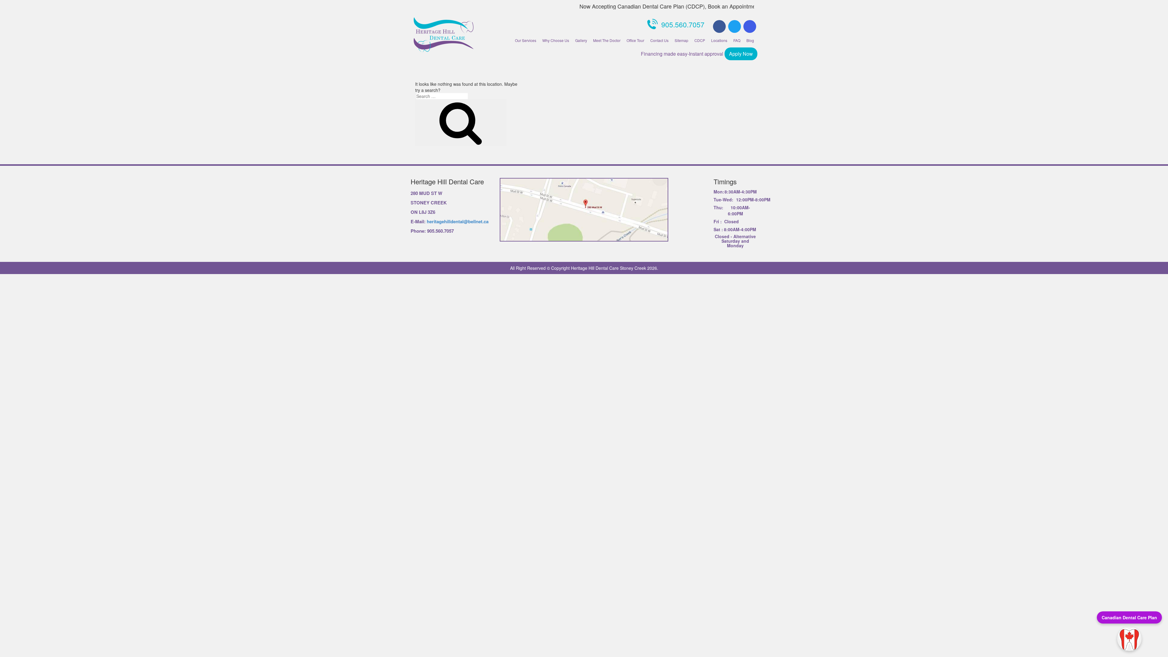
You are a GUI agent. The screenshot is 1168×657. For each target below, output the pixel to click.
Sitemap (681, 40)
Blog (750, 40)
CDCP (699, 40)
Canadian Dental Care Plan (1129, 617)
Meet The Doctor (606, 40)
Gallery (581, 40)
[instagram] (749, 26)
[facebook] (719, 26)
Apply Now (741, 53)
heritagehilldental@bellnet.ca (457, 221)
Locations (719, 40)
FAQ (736, 40)
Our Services (525, 40)
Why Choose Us (555, 40)
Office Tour (635, 40)
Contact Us (659, 40)
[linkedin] (734, 26)
